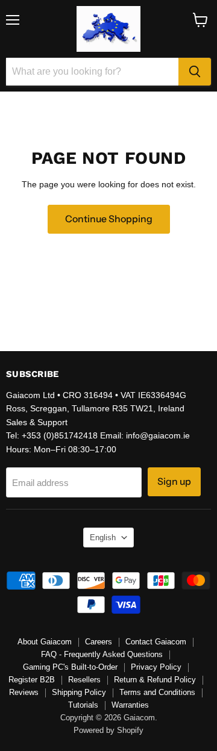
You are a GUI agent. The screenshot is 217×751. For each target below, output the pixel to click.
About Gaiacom (44, 641)
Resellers (84, 679)
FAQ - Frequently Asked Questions (102, 654)
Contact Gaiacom (155, 641)
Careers (98, 641)
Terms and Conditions (157, 692)
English (103, 537)
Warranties (130, 704)
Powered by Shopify (108, 730)
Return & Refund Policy (155, 679)
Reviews (24, 692)
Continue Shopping (109, 219)
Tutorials (83, 704)
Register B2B (31, 679)
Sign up (174, 481)
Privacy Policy (156, 667)
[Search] (194, 72)
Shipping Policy (79, 692)
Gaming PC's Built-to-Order (70, 667)
